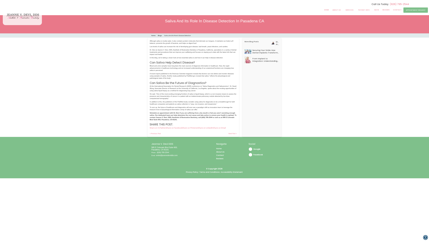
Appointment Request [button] (416, 10)
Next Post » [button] (232, 133)
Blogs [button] (160, 35)
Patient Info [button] (364, 10)
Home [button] (326, 10)
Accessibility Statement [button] (232, 172)
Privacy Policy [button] (192, 172)
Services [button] (349, 10)
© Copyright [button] (214, 168)
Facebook (258, 154)
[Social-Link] (416, 4)
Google (256, 149)
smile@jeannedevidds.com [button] (167, 155)
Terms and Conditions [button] (209, 172)
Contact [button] (220, 155)
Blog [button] (376, 10)
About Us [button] (336, 10)
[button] (219, 128)
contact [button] (397, 10)
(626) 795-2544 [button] (399, 4)
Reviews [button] (386, 10)
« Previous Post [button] (155, 133)
